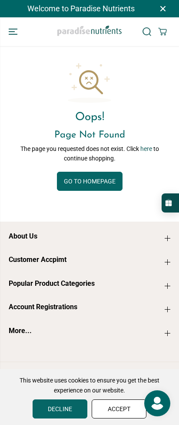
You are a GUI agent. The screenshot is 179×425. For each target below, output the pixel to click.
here (146, 148)
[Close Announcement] (163, 8)
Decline (60, 408)
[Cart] (162, 31)
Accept (119, 408)
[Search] (147, 31)
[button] (14, 31)
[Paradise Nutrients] (89, 32)
